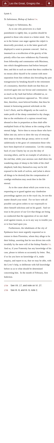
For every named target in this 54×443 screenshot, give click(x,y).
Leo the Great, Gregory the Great (26, 3)
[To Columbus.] (51, 221)
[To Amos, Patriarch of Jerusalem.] (3, 221)
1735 (6, 290)
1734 (35, 19)
